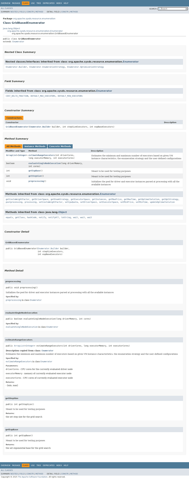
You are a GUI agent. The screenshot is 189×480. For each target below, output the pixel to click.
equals (9, 217)
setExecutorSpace (108, 202)
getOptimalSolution (148, 199)
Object (62, 212)
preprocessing (36, 181)
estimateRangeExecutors (41, 155)
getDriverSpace (40, 199)
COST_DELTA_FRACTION (17, 96)
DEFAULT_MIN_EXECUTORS (70, 96)
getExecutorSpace (80, 199)
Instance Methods (35, 146)
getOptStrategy (170, 199)
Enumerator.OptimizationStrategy (85, 67)
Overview (5, 3)
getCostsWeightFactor (17, 199)
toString (66, 217)
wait (75, 217)
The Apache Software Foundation (33, 477)
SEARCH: (153, 9)
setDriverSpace (88, 202)
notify (42, 217)
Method (39, 12)
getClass (20, 217)
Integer (22, 155)
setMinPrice (126, 202)
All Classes (7, 8)
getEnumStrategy (59, 199)
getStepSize (34, 176)
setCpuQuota (71, 202)
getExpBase (34, 170)
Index (59, 3)
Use (33, 3)
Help (66, 3)
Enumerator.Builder (16, 67)
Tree (38, 3)
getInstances (99, 199)
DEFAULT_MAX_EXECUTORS (43, 96)
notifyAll (53, 217)
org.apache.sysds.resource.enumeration (34, 18)
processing (30, 202)
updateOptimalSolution (162, 202)
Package (16, 3)
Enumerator (18, 41)
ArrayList (11, 155)
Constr (30, 12)
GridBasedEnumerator (17, 127)
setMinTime (142, 202)
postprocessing (14, 202)
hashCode (31, 217)
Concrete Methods (60, 146)
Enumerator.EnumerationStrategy (47, 67)
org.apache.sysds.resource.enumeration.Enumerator (35, 31)
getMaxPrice (115, 199)
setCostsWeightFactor (50, 202)
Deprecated (48, 3)
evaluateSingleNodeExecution (44, 163)
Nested (14, 12)
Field (22, 12)
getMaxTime (130, 199)
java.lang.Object (11, 28)
